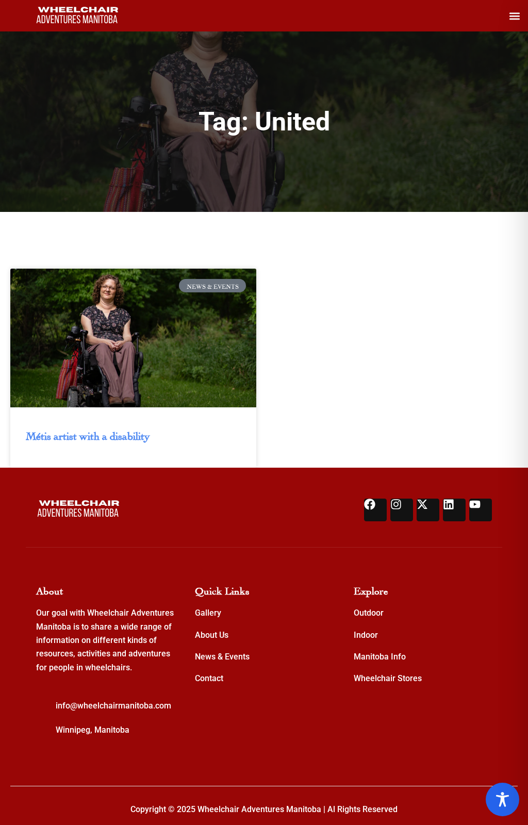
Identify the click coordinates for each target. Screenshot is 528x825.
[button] (514, 15)
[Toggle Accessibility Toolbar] (502, 799)
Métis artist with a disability (88, 434)
